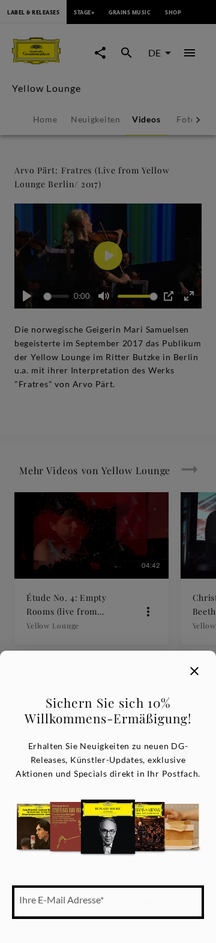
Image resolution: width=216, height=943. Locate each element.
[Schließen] (194, 671)
